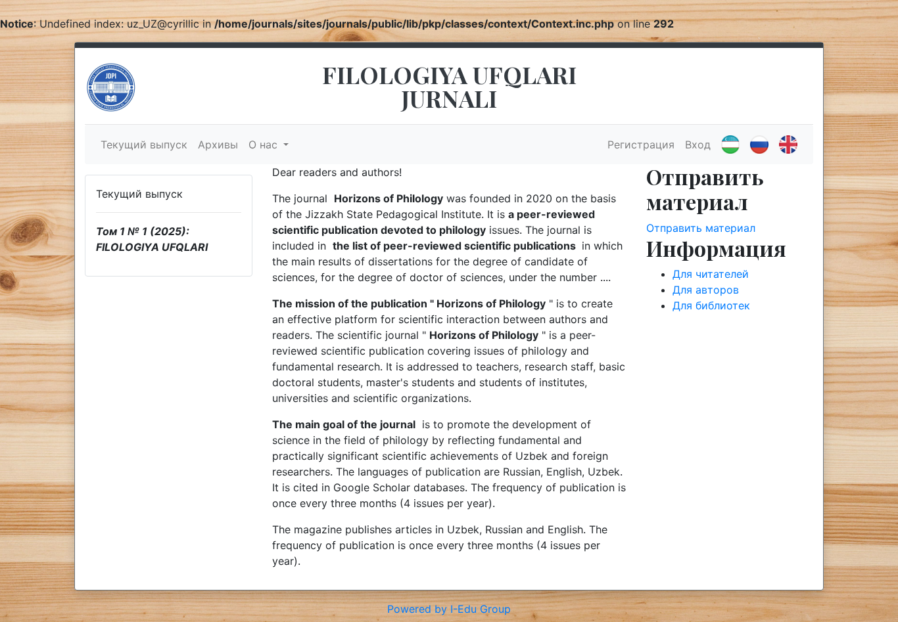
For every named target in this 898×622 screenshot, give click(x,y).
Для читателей (711, 273)
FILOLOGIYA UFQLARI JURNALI (449, 86)
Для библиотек (711, 305)
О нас (264, 144)
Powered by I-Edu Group (449, 608)
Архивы (218, 144)
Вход (698, 144)
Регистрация (640, 144)
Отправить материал (700, 227)
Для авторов (706, 289)
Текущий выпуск (144, 144)
